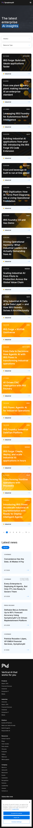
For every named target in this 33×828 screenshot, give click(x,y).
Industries (5, 699)
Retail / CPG (5, 683)
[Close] (29, 802)
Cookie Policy (15, 809)
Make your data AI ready (8, 725)
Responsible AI (6, 730)
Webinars (4, 757)
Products (4, 681)
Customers (5, 777)
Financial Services (7, 686)
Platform (4, 720)
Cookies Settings (17, 821)
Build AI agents (6, 728)
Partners (4, 783)
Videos (4, 754)
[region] (16, 813)
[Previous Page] (4, 532)
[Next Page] (29, 532)
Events (3, 775)
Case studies (5, 743)
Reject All (16, 817)
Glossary (4, 749)
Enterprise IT (5, 691)
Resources (5, 736)
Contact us (5, 791)
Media (3, 694)
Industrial (4, 688)
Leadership (5, 785)
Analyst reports (6, 738)
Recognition (5, 780)
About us (4, 767)
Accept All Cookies (16, 813)
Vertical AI (4, 770)
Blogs (3, 741)
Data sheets (5, 746)
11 (26, 532)
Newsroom (5, 772)
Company (4, 764)
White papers (5, 759)
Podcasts (4, 751)
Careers (4, 788)
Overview (4, 702)
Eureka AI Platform (7, 723)
